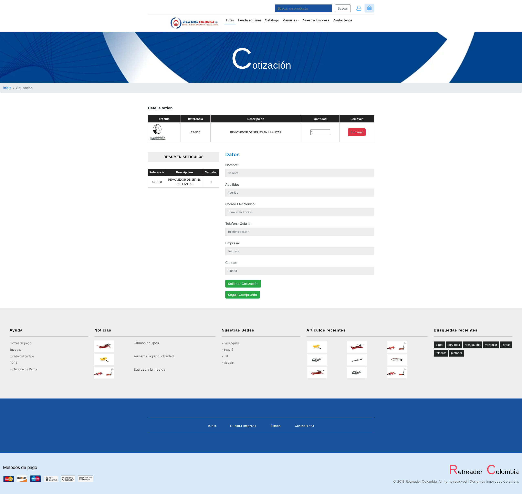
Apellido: (232, 184)
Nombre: (232, 165)
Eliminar (357, 132)
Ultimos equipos (146, 343)
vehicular (491, 344)
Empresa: (232, 243)
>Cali (225, 356)
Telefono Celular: (238, 224)
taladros (441, 353)
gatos (439, 344)
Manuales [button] (289, 20)
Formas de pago (20, 343)
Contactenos (342, 20)
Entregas (15, 349)
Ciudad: (231, 263)
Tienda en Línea (249, 20)
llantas (506, 344)
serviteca (454, 344)
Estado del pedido (22, 356)
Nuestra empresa (243, 425)
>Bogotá (227, 349)
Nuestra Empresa (316, 20)
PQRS (13, 362)
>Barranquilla (230, 343)
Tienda (275, 425)
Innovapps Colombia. (502, 481)
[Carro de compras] (369, 8)
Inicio (231, 20)
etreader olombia (484, 471)
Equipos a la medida (149, 369)
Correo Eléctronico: (240, 204)
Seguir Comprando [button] (242, 295)
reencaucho (472, 344)
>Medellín (228, 362)
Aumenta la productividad (154, 356)
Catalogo (272, 20)
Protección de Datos (23, 369)
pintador (456, 353)
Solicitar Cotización (243, 284)
